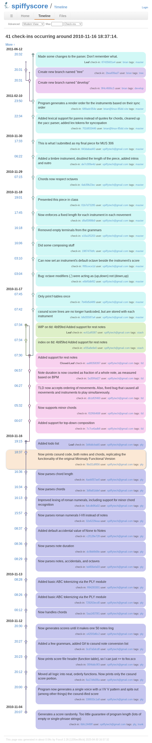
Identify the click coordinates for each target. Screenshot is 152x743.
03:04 (18, 273)
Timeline (44, 16)
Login (145, 7)
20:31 (18, 69)
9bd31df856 (93, 464)
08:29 (18, 559)
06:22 (18, 156)
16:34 (18, 487)
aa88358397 (93, 363)
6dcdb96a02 (93, 505)
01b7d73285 (88, 205)
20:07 (18, 712)
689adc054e (89, 108)
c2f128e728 (93, 536)
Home (25, 16)
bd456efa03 (93, 566)
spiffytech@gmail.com (115, 149)
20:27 (18, 641)
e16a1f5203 (88, 235)
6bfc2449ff (87, 724)
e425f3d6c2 (93, 633)
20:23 (18, 656)
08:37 (18, 528)
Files (62, 16)
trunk (140, 724)
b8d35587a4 (88, 317)
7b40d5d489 (88, 302)
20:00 (18, 687)
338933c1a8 (93, 699)
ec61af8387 (90, 332)
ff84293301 (93, 587)
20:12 (18, 672)
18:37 (18, 452)
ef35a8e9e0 (90, 347)
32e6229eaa (93, 521)
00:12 (18, 610)
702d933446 (89, 128)
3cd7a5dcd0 (93, 649)
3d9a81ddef (93, 490)
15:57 (18, 513)
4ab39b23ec (88, 184)
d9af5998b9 (88, 220)
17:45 (18, 212)
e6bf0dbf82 (89, 281)
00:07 (18, 420)
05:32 (18, 405)
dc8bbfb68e (93, 551)
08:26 (18, 594)
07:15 (18, 177)
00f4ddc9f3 (93, 664)
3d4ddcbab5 (93, 444)
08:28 (18, 579)
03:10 (18, 258)
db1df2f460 (94, 398)
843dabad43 (88, 149)
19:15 (18, 441)
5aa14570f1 (93, 613)
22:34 (18, 116)
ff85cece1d (89, 266)
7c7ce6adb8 (93, 428)
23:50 (18, 101)
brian (125, 62)
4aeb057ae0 (93, 479)
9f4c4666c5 (107, 88)
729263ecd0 (93, 602)
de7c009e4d (88, 164)
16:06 (18, 243)
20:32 (18, 54)
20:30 (18, 626)
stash (140, 332)
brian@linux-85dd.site (116, 108)
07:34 (18, 325)
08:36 (18, 543)
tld (142, 363)
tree (141, 73)
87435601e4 (108, 62)
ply (141, 444)
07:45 (18, 294)
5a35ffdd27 (94, 378)
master (139, 62)
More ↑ (10, 44)
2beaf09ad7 (112, 73)
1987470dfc (88, 251)
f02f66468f (94, 413)
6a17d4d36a (93, 679)
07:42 (18, 309)
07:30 (18, 355)
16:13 (18, 498)
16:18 (18, 228)
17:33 (18, 141)
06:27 (18, 385)
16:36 (18, 471)
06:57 (18, 370)
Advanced (14, 24)
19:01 (18, 197)
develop (139, 88)
